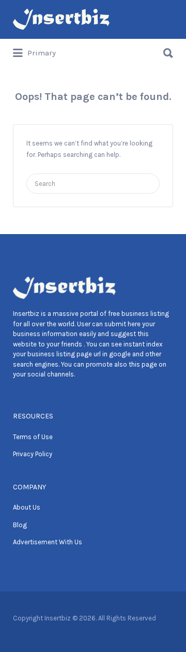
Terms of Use (33, 437)
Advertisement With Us (47, 542)
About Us (26, 507)
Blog (20, 525)
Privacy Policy (32, 454)
